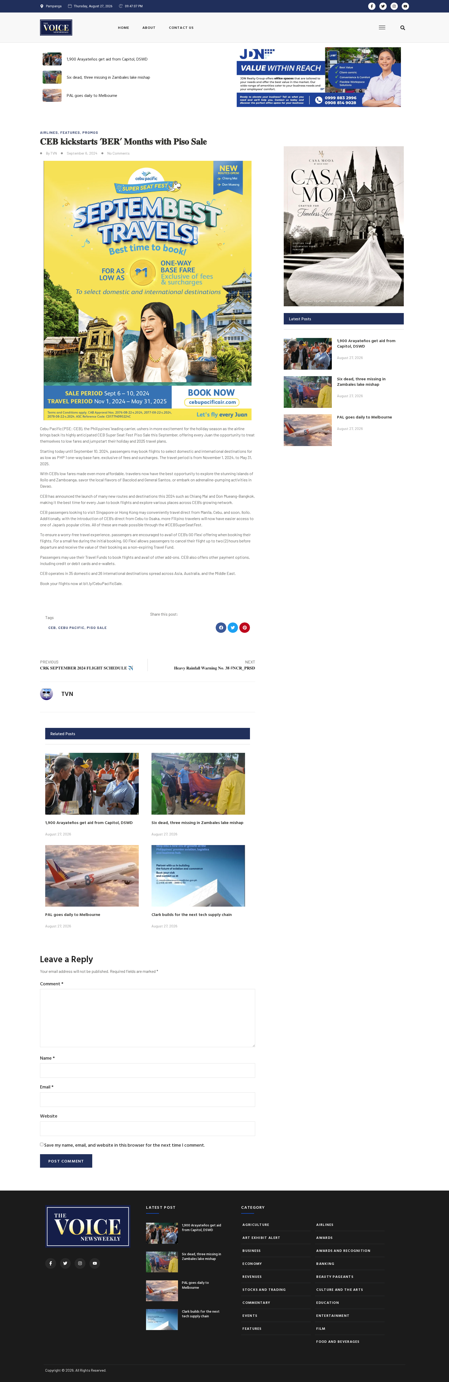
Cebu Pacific (71, 627)
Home (123, 27)
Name (47, 1057)
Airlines (49, 132)
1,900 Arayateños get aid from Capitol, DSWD (107, 59)
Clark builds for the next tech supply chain (191, 914)
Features (70, 132)
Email (47, 1086)
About (149, 27)
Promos (90, 132)
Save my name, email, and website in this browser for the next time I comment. (124, 1144)
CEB (52, 627)
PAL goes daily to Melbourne (92, 95)
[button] (402, 28)
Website (48, 1115)
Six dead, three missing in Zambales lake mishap (108, 77)
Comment (51, 983)
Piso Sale (97, 627)
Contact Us (181, 27)
